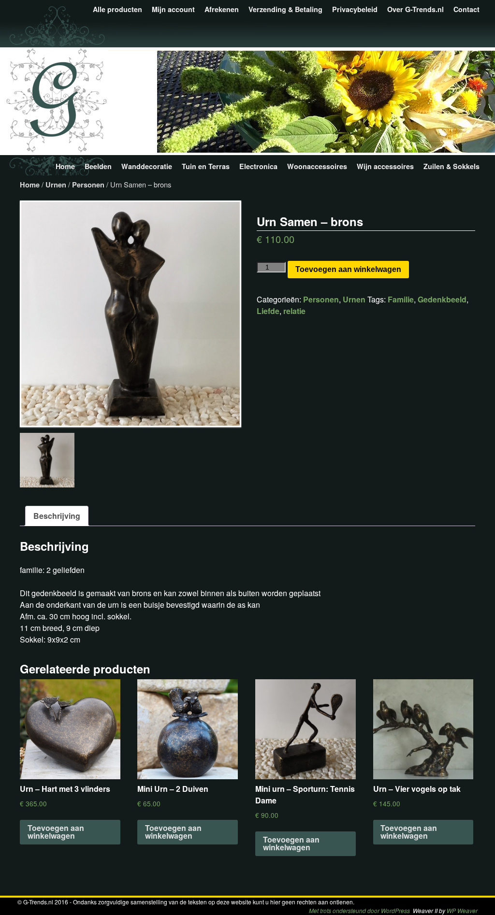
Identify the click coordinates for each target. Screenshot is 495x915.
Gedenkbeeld (442, 299)
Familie (401, 299)
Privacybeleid (355, 9)
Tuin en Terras (206, 166)
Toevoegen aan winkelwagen (348, 269)
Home (65, 166)
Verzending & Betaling (285, 9)
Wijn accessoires (385, 166)
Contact (466, 9)
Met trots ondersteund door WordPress (359, 910)
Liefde (268, 310)
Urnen (55, 184)
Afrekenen (221, 9)
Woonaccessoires (317, 166)
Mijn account (173, 9)
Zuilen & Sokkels (451, 166)
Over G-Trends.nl (415, 9)
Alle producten (117, 9)
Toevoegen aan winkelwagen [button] (56, 831)
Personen (88, 184)
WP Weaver (462, 910)
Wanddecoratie (146, 166)
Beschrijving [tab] (56, 515)
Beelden (98, 166)
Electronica (258, 166)
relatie (294, 310)
